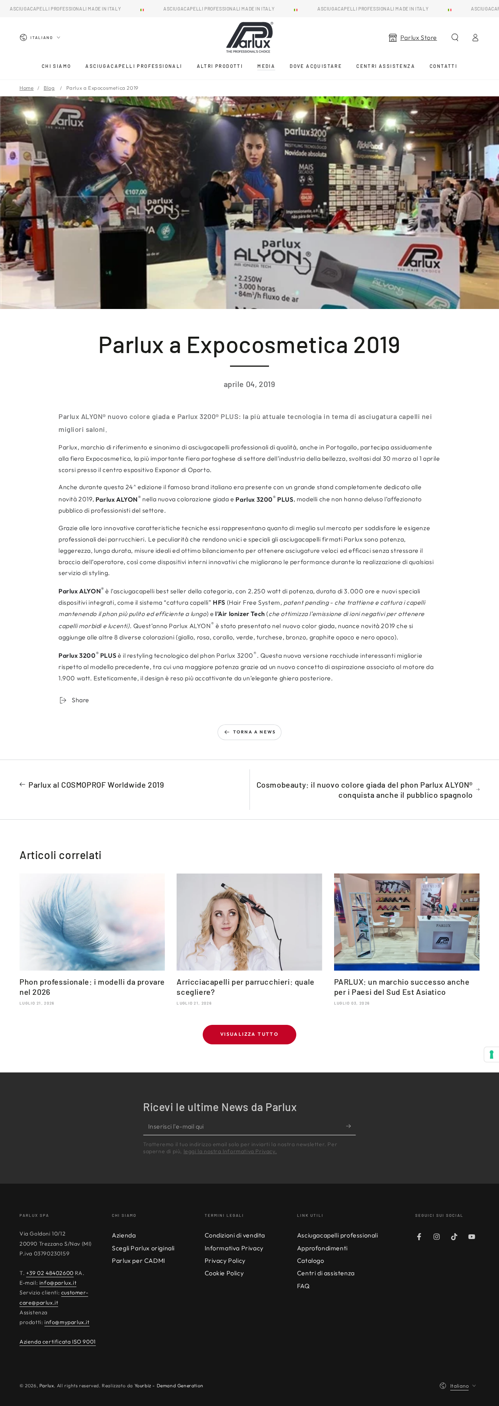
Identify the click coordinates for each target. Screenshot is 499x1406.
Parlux (46, 1385)
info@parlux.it (57, 1282)
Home (26, 88)
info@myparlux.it (67, 1322)
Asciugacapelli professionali (337, 1235)
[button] (455, 37)
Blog (49, 88)
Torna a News (254, 732)
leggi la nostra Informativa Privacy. (230, 1151)
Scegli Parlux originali (143, 1248)
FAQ (303, 1286)
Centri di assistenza (326, 1273)
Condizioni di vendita (235, 1235)
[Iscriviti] (351, 1126)
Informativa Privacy (234, 1248)
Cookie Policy (224, 1273)
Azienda (124, 1235)
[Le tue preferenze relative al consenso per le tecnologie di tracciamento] (491, 1054)
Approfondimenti (322, 1248)
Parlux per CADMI (138, 1260)
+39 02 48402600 (50, 1272)
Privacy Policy (225, 1260)
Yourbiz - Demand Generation (168, 1385)
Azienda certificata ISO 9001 (57, 1341)
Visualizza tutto (249, 1034)
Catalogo (310, 1260)
